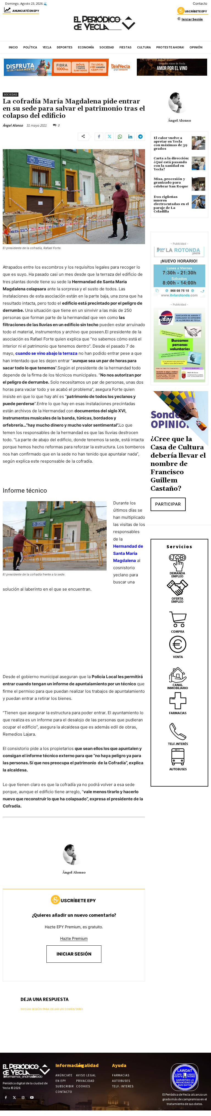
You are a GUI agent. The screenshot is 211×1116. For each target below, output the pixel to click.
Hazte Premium (74, 938)
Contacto (200, 3)
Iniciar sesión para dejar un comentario (52, 1009)
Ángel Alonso (13, 125)
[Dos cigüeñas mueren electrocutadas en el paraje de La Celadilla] (198, 202)
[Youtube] (32, 1098)
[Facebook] (99, 137)
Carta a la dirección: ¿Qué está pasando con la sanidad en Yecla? (171, 163)
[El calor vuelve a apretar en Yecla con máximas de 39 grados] (198, 143)
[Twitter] (109, 137)
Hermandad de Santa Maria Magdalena (128, 553)
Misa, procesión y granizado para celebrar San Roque (171, 182)
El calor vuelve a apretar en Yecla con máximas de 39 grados (170, 143)
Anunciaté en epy (25, 10)
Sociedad (10, 94)
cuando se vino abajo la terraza (46, 353)
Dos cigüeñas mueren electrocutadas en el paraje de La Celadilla (171, 204)
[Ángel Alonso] (74, 854)
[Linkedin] (130, 137)
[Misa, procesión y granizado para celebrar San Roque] (198, 184)
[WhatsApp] (119, 137)
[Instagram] (23, 1098)
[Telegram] (140, 137)
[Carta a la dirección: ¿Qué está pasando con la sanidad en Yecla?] (198, 163)
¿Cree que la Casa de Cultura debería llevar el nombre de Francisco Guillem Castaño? (178, 464)
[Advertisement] (74, 638)
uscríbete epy (196, 11)
